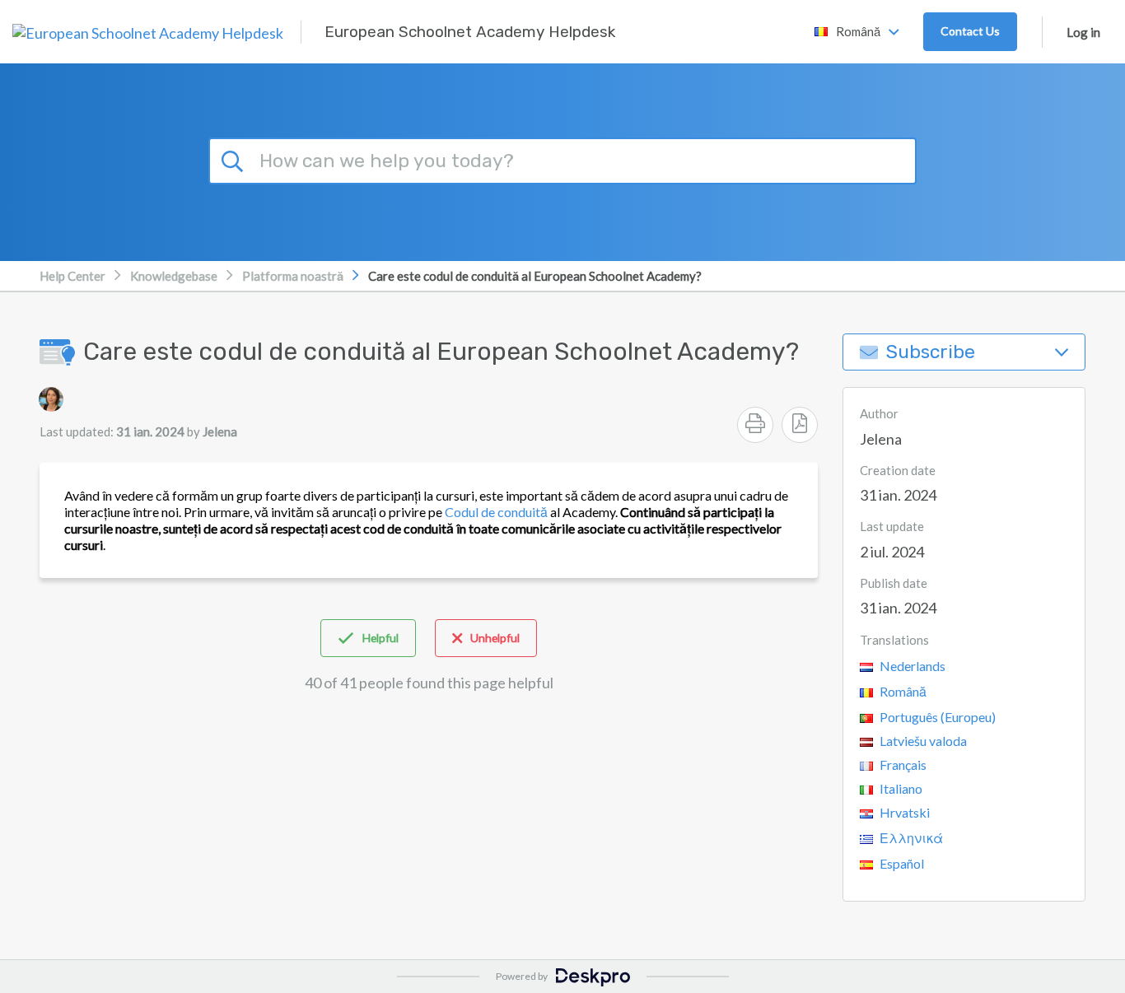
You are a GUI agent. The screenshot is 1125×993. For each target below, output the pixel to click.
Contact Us (970, 31)
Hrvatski (903, 812)
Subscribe (930, 352)
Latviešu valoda (922, 740)
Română (902, 691)
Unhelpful (495, 638)
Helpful (380, 638)
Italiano (899, 788)
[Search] (235, 159)
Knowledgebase (173, 275)
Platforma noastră (292, 275)
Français (902, 764)
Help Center (72, 275)
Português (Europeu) (936, 717)
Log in (1083, 32)
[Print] (755, 425)
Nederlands (911, 666)
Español (900, 863)
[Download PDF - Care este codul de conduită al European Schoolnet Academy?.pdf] (800, 425)
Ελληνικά (910, 838)
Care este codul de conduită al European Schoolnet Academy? (535, 275)
